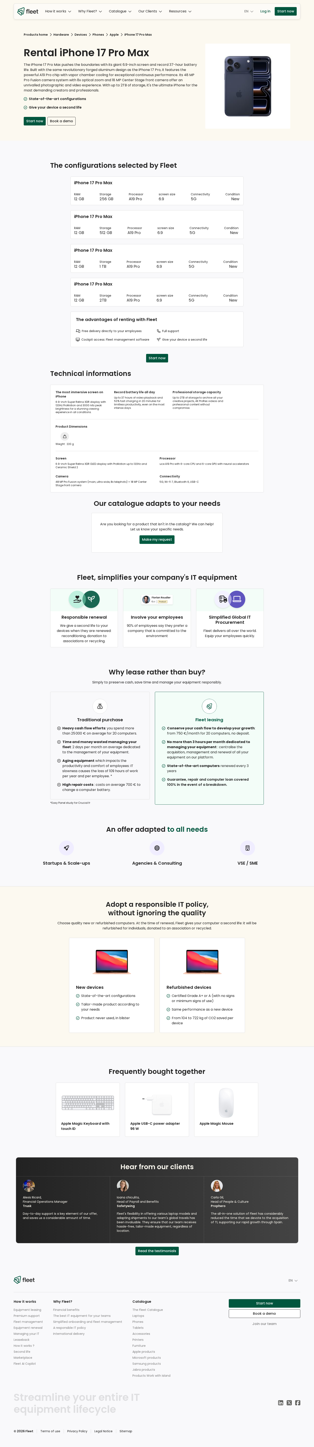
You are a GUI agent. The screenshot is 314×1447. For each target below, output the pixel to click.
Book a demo (61, 121)
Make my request (157, 539)
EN (246, 11)
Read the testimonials (157, 1250)
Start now (285, 11)
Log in (265, 11)
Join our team (264, 1323)
